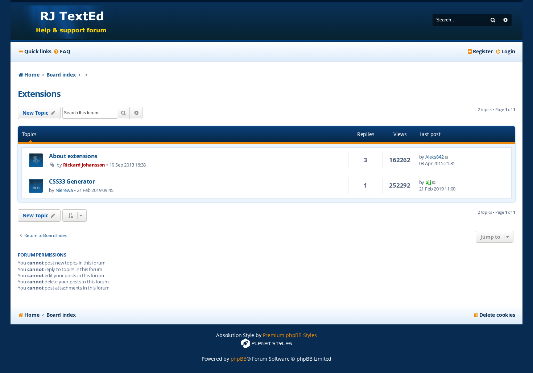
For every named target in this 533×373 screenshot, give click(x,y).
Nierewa (64, 190)
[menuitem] (61, 51)
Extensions (39, 93)
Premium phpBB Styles (290, 335)
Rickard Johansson (84, 164)
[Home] (64, 21)
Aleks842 (434, 156)
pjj (428, 182)
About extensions (73, 156)
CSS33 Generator (72, 181)
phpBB (239, 358)
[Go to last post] (447, 156)
